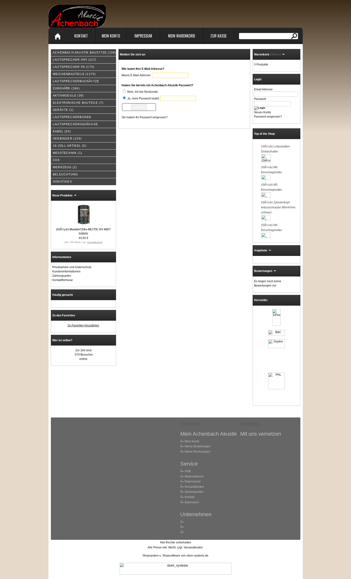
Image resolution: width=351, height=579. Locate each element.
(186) (66, 88)
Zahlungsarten (61, 275)
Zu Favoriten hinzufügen (83, 325)
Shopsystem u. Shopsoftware (161, 555)
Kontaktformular (62, 280)
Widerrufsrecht (194, 476)
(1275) (74, 74)
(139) (67, 138)
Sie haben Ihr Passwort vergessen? (145, 117)
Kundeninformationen (66, 271)
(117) (74, 59)
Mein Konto (111, 36)
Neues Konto (262, 112)
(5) (69, 145)
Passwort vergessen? (268, 116)
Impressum (143, 36)
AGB (188, 471)
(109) (84, 52)
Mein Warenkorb (181, 36)
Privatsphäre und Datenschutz (71, 267)
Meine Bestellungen (198, 446)
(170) (73, 67)
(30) (62, 131)
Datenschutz (193, 481)
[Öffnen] (275, 54)
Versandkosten (194, 486)
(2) (65, 167)
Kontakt (81, 36)
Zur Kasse (218, 36)
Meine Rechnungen (197, 451)
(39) (68, 95)
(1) (63, 110)
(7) (78, 102)
